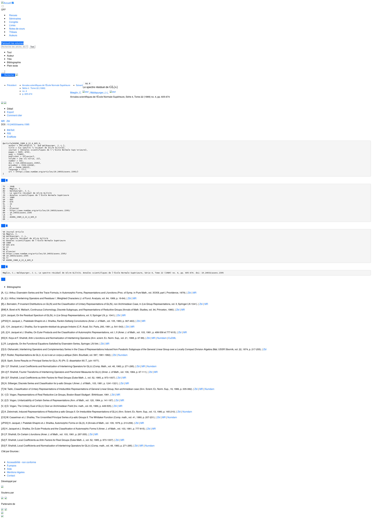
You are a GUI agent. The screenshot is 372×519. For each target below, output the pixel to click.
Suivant (79, 85)
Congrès (13, 22)
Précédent (11, 85)
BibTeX (11, 130)
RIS (9, 133)
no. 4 (24, 91)
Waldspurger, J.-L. (99, 92)
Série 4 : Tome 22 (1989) (33, 88)
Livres (12, 25)
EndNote (11, 136)
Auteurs (13, 35)
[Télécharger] (7, 180)
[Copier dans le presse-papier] (3, 180)
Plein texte (12, 65)
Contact (11, 475)
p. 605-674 (27, 93)
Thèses (13, 32)
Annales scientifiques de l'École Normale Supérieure (46, 85)
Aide (9, 468)
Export (10, 112)
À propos (11, 465)
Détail (10, 108)
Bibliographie (14, 62)
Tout (32, 47)
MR (3, 121)
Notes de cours (17, 28)
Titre (9, 59)
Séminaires (15, 18)
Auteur (10, 55)
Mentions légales (16, 472)
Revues (13, 15)
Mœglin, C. (76, 92)
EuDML (172, 338)
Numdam (162, 338)
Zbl (8, 121)
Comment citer (14, 115)
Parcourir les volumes (12, 43)
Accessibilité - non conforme (21, 462)
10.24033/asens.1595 (18, 124)
